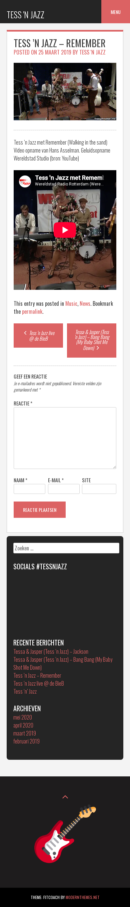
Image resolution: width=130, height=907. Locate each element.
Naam (20, 480)
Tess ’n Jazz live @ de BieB (41, 335)
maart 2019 (24, 733)
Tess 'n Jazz (25, 14)
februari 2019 (26, 741)
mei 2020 (22, 717)
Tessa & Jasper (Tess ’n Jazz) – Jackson (50, 651)
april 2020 (23, 725)
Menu (116, 11)
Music (71, 303)
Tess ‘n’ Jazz (25, 691)
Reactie (23, 403)
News (85, 303)
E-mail (56, 480)
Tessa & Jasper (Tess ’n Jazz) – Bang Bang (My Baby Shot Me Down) (91, 339)
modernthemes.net (83, 897)
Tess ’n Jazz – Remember (37, 675)
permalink (32, 311)
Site (86, 480)
